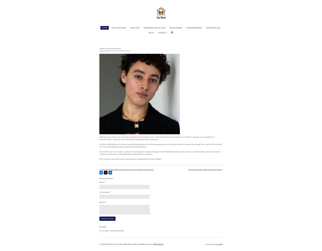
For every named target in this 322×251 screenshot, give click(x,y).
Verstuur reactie (107, 219)
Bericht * (102, 202)
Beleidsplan (158, 244)
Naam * (102, 182)
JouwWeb (219, 244)
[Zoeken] (172, 32)
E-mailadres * (104, 192)
